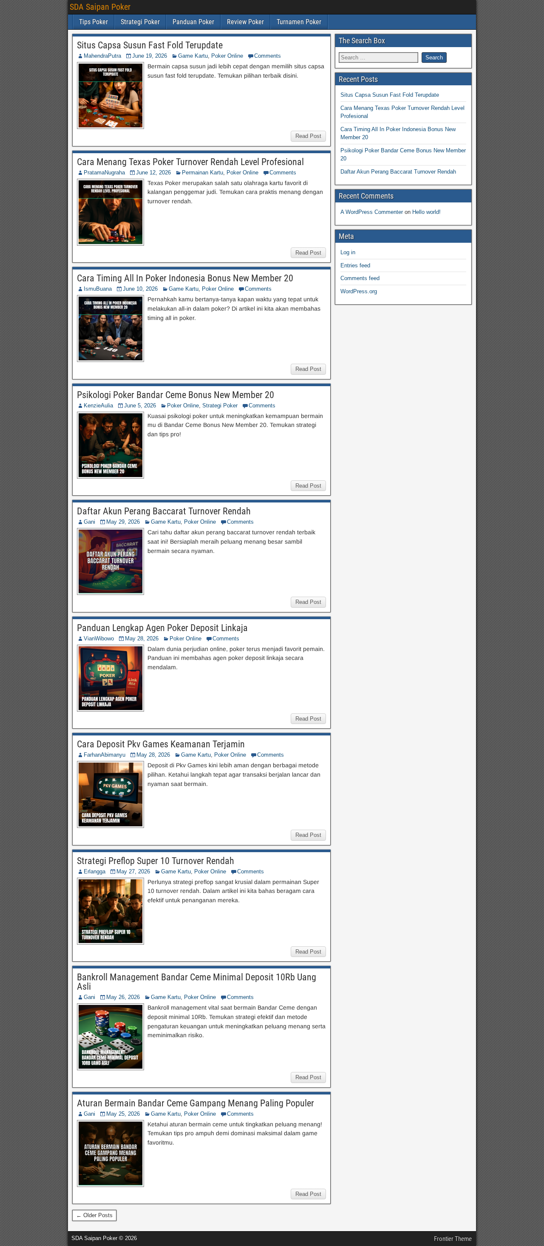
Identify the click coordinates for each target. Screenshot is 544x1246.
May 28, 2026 (142, 638)
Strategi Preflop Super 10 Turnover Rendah (155, 861)
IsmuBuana (98, 289)
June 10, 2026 (140, 289)
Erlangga (94, 871)
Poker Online (227, 56)
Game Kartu (193, 56)
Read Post (308, 136)
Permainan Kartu (202, 172)
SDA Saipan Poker (100, 7)
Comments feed (360, 278)
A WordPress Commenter (371, 212)
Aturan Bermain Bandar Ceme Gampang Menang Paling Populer (195, 1103)
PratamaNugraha (104, 172)
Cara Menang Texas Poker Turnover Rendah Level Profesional (190, 162)
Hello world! (426, 212)
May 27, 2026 (133, 871)
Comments (267, 56)
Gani (89, 522)
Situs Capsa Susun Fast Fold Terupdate (150, 45)
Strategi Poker (140, 22)
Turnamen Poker (299, 22)
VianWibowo (99, 638)
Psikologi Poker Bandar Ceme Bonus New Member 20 (175, 395)
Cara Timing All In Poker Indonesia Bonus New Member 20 (185, 278)
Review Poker (245, 22)
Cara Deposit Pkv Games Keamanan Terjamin (161, 744)
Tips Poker (93, 22)
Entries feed (355, 265)
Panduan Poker (193, 22)
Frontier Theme (453, 1239)
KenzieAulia (98, 405)
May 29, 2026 (123, 522)
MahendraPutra (102, 56)
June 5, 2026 (140, 405)
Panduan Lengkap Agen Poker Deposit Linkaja (162, 628)
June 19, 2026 (149, 56)
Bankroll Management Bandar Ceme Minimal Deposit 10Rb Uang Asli (196, 982)
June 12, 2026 (153, 172)
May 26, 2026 (123, 997)
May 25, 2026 (123, 1114)
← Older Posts (94, 1215)
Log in (347, 252)
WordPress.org (358, 291)
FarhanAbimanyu (104, 755)
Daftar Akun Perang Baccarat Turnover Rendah (164, 511)
